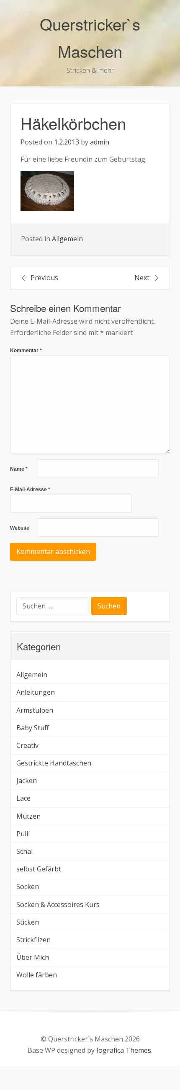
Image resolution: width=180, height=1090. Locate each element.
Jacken (26, 780)
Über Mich (32, 957)
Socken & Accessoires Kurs (58, 904)
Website (19, 528)
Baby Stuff (32, 727)
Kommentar (26, 350)
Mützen (28, 816)
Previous (44, 277)
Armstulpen (34, 710)
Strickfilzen (33, 939)
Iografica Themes (123, 1050)
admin (99, 142)
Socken (27, 886)
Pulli (23, 833)
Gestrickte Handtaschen (53, 763)
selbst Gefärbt (38, 869)
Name (19, 469)
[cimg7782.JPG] (47, 190)
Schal (24, 851)
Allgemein (67, 238)
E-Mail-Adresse (30, 489)
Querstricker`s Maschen (90, 37)
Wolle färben (36, 974)
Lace (23, 798)
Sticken (27, 922)
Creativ (27, 745)
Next (141, 277)
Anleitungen (35, 692)
